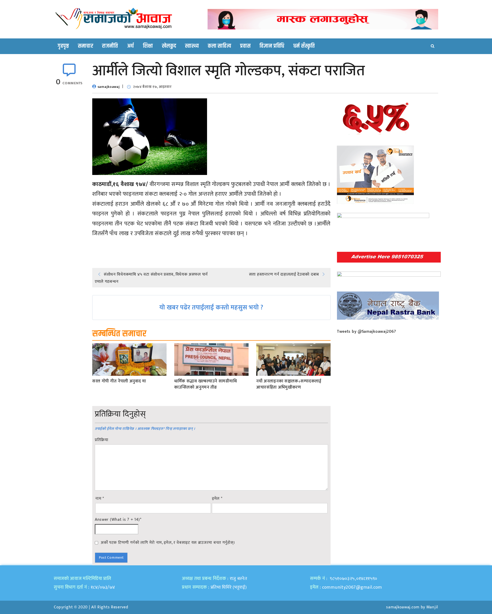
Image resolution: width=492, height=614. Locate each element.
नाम (99, 499)
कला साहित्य (219, 46)
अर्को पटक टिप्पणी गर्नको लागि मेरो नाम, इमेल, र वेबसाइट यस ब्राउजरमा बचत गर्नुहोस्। (168, 542)
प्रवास (245, 46)
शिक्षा (148, 46)
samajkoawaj (109, 87)
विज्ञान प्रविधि (272, 46)
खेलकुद (169, 46)
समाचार (85, 46)
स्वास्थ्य (192, 46)
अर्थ (130, 46)
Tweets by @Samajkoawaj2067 (366, 331)
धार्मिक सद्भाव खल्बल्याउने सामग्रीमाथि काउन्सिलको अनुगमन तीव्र (205, 384)
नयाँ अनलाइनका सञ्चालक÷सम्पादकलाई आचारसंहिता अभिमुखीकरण (289, 384)
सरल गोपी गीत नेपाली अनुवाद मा (119, 381)
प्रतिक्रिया (101, 440)
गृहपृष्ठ (63, 46)
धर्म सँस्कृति (304, 46)
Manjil (432, 607)
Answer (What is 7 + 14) (118, 520)
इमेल (217, 499)
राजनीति (110, 46)
